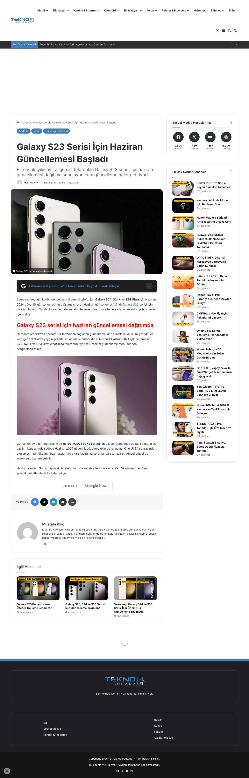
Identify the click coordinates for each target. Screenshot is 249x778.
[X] (44, 502)
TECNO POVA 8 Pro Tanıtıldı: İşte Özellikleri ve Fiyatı (214, 428)
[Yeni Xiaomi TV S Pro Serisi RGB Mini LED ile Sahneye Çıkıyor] (183, 392)
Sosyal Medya (52, 728)
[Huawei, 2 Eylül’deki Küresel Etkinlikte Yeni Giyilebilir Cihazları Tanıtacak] (183, 240)
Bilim (232, 10)
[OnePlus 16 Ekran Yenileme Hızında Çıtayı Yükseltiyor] (183, 336)
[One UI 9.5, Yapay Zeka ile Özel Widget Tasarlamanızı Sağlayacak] (183, 373)
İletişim (158, 731)
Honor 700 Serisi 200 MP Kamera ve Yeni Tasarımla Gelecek (214, 409)
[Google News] (97, 486)
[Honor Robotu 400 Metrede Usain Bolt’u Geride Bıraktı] (183, 354)
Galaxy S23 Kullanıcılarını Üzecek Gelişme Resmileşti (34, 606)
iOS (45, 722)
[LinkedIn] (53, 502)
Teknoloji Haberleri (56, 131)
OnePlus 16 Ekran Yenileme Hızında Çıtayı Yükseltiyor (212, 334)
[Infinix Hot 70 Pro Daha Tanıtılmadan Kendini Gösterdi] (183, 281)
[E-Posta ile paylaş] (63, 502)
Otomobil (110, 10)
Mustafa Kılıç (31, 182)
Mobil (41, 10)
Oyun (150, 10)
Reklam (158, 719)
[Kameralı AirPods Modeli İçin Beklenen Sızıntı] (183, 205)
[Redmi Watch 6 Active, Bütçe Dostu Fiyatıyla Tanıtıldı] (183, 448)
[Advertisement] (124, 81)
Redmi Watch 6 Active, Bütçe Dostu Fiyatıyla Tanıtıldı (211, 446)
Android (46, 122)
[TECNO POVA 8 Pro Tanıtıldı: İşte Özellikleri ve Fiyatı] (183, 429)
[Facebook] (35, 502)
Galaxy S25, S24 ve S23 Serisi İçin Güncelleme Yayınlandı (85, 606)
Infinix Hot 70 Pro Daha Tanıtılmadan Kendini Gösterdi (212, 280)
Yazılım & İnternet (84, 10)
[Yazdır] (72, 502)
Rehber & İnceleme (174, 10)
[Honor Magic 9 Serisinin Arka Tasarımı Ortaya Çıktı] (183, 223)
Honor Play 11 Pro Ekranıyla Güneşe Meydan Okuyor (214, 299)
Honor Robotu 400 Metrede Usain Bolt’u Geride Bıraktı (210, 353)
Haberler (199, 10)
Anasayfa (25, 122)
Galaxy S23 (131, 304)
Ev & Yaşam (131, 10)
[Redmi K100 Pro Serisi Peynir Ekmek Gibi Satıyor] (183, 188)
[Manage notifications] (7, 771)
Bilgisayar (59, 10)
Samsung (23, 299)
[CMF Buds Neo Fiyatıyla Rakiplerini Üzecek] (183, 319)
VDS (104, 764)
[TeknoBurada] (23, 20)
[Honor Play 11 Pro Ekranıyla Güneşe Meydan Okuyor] (183, 300)
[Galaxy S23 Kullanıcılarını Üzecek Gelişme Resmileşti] (38, 588)
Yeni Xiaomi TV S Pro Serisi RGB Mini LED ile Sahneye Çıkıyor (211, 390)
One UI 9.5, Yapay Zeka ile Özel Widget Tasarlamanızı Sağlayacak (214, 372)
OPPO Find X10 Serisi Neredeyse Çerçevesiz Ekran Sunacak (211, 261)
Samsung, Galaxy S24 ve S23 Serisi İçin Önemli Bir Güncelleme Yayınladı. (133, 608)
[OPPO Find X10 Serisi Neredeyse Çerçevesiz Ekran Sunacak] (183, 263)
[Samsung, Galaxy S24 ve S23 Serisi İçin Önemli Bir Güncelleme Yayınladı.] (135, 588)
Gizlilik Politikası (163, 737)
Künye (158, 725)
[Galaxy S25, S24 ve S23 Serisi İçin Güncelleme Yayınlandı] (86, 588)
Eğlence (216, 10)
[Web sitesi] (44, 544)
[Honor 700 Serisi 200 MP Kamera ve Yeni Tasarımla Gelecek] (183, 410)
